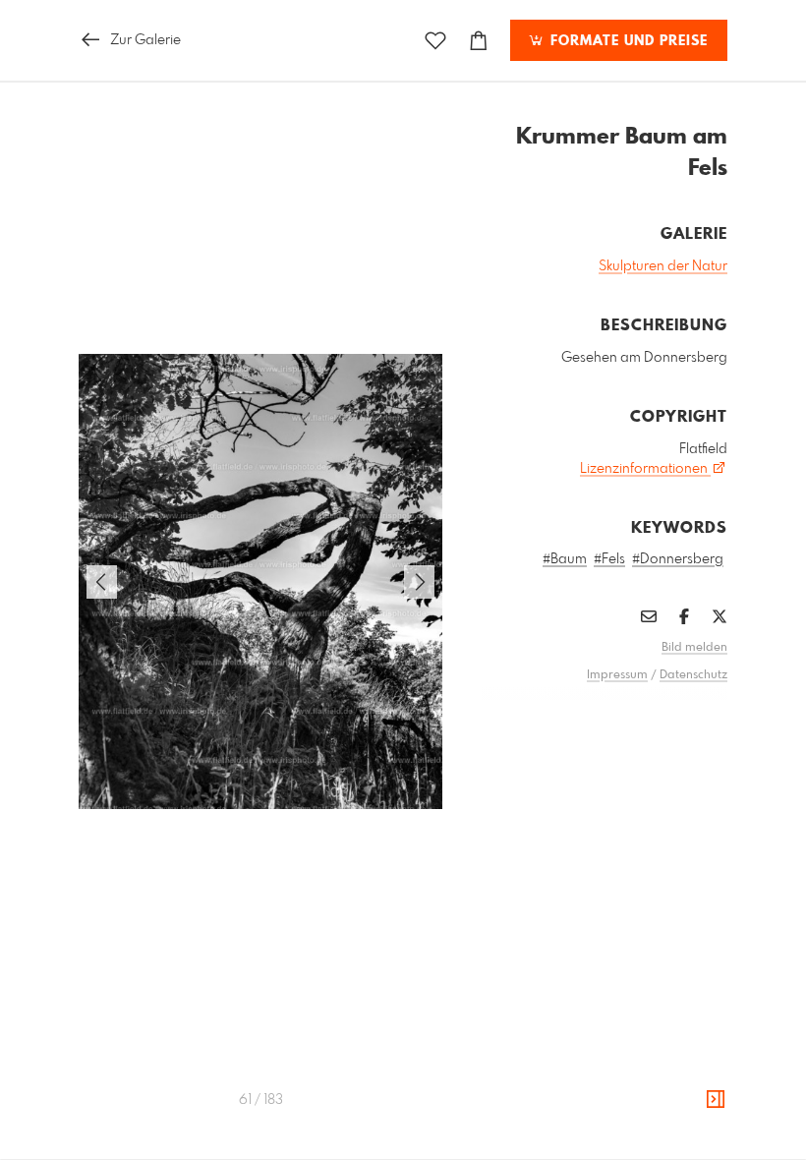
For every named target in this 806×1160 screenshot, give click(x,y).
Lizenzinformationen (645, 469)
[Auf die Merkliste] (435, 41)
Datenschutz (693, 675)
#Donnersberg (677, 559)
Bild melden (694, 648)
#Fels (609, 559)
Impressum (617, 675)
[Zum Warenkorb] (478, 41)
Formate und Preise (627, 41)
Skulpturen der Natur (663, 266)
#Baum (565, 559)
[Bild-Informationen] (715, 1100)
